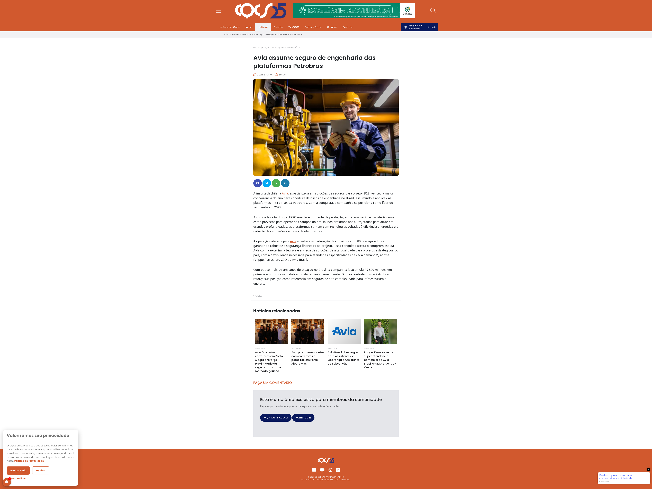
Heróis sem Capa (229, 27)
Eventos (347, 27)
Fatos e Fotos (313, 27)
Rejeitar (40, 470)
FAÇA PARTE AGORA (276, 417)
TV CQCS (293, 27)
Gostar (282, 74)
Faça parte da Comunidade (415, 27)
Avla (285, 193)
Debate (278, 27)
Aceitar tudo (18, 470)
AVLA (259, 295)
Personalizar (18, 478)
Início (249, 27)
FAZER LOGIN (303, 417)
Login (433, 27)
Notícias (263, 27)
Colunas (332, 27)
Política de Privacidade (29, 460)
